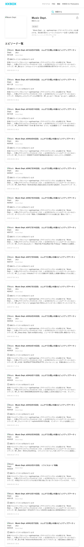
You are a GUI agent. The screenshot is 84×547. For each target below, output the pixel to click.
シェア (77, 18)
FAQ (53, 4)
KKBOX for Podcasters (70, 4)
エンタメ (35, 26)
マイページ (46, 4)
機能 (58, 4)
